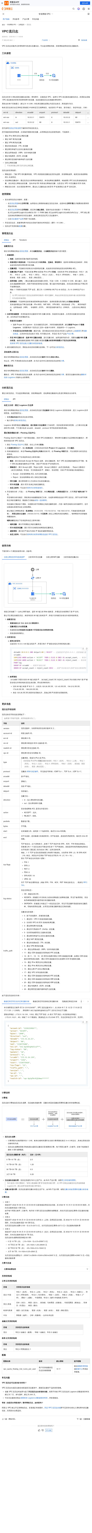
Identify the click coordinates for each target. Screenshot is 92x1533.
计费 (62, 361)
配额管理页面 (83, 1366)
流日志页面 (14, 203)
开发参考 (16, 19)
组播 (20, 226)
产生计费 (70, 333)
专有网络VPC (11, 24)
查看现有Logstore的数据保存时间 (34, 1398)
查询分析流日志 (20, 420)
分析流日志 (59, 347)
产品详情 (45, 40)
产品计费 (25, 19)
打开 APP (85, 3)
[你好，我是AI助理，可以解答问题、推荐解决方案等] (78, 8)
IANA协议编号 (32, 771)
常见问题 (35, 19)
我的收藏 (84, 40)
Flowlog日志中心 (18, 444)
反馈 (49, 1430)
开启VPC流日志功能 (52, 1407)
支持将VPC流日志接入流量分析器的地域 (26, 343)
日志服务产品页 (17, 219)
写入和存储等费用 (68, 1180)
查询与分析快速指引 (35, 487)
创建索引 (78, 331)
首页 (3, 25)
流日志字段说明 (15, 128)
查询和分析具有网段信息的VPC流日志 (42, 534)
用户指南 (6, 19)
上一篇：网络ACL (8, 1419)
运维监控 (21, 24)
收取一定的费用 (40, 500)
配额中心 (79, 1369)
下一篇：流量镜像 (83, 1419)
